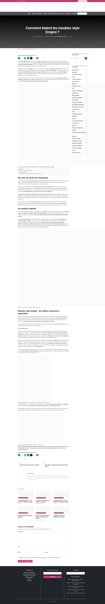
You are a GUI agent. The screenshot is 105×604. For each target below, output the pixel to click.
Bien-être (74, 83)
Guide (29, 13)
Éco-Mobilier (75, 100)
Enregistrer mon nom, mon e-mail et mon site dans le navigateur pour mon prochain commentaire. (39, 557)
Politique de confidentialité (29, 575)
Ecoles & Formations (77, 102)
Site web (46, 552)
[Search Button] (86, 13)
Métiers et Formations (65, 13)
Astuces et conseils (37, 13)
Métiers (74, 125)
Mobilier (45, 13)
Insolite (74, 118)
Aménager (74, 72)
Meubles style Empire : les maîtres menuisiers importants (30, 173)
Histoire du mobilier (54, 13)
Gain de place (75, 109)
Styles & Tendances (77, 147)
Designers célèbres (77, 97)
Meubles (74, 130)
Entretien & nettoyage (77, 107)
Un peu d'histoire (76, 152)
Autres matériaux (76, 79)
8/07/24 (19, 518)
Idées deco (74, 116)
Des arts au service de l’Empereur (26, 170)
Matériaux (74, 13)
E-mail (19, 552)
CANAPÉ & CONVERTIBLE (77, 90)
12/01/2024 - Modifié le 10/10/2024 (51, 36)
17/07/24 (54, 503)
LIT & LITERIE (75, 123)
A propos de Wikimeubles (29, 572)
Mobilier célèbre (76, 138)
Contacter (29, 578)
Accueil (19, 49)
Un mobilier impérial (23, 172)
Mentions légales (29, 577)
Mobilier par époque (63, 36)
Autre (73, 76)
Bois (73, 88)
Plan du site (29, 580)
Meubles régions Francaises (79, 132)
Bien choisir (75, 81)
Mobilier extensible (77, 143)
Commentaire (21, 531)
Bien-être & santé (76, 86)
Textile (74, 150)
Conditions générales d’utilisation (29, 574)
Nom (19, 546)
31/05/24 (54, 518)
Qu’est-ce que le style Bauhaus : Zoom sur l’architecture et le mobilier (43, 517)
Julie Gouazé (40, 36)
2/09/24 (19, 503)
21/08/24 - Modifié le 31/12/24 (40, 503)
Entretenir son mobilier (78, 104)
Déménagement (75, 95)
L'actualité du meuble (77, 120)
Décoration (75, 93)
